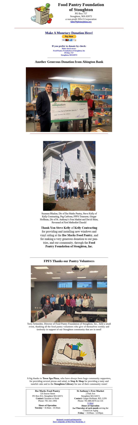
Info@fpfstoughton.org (81, 22)
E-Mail (90, 403)
